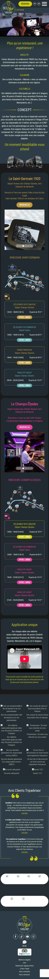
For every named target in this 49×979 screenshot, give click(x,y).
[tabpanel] (24, 230)
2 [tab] (21, 246)
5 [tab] (28, 246)
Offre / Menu (24, 317)
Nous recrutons (24, 975)
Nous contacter (24, 972)
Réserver (25, 4)
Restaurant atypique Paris (25, 966)
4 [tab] (26, 246)
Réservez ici (24, 205)
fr (34, 4)
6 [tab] (31, 246)
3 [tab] (23, 246)
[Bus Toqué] (8, 8)
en (39, 4)
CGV (24, 963)
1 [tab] (18, 246)
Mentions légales (24, 960)
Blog (25, 946)
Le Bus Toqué (24, 969)
